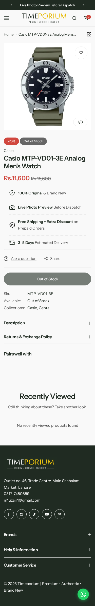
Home (9, 34)
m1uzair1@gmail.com (22, 500)
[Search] (74, 18)
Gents (44, 307)
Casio (9, 150)
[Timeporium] (44, 18)
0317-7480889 (16, 493)
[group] (47, 86)
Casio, (33, 307)
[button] (11, 5)
